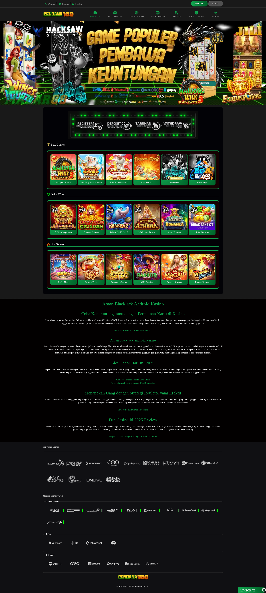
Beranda (95, 16)
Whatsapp (51, 4)
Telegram (65, 4)
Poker (216, 16)
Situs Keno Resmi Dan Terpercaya (133, 410)
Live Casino (137, 16)
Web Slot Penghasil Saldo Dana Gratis (133, 380)
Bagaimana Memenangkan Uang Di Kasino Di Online (133, 436)
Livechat (78, 4)
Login (215, 3)
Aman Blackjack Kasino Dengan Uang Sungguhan (133, 383)
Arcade (177, 16)
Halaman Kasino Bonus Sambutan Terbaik (133, 330)
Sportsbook (158, 16)
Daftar (199, 3)
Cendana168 (126, 586)
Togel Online (197, 16)
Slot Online (115, 16)
